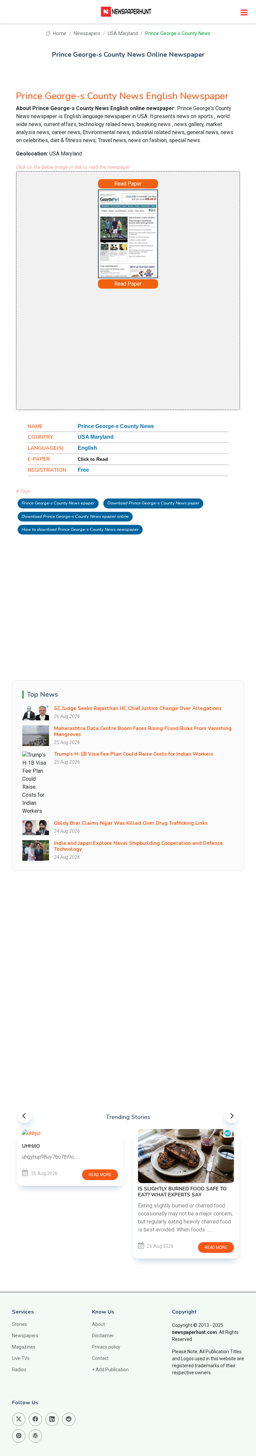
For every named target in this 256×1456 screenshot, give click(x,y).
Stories (19, 1324)
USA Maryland (123, 33)
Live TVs (21, 1358)
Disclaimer (103, 1335)
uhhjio (31, 1146)
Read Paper (128, 183)
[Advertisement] (128, 348)
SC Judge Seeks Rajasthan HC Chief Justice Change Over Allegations (138, 708)
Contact (100, 1358)
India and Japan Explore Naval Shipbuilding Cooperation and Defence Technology (138, 846)
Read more (100, 1174)
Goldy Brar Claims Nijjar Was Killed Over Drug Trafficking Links (131, 823)
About (98, 1324)
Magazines (23, 1347)
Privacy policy (106, 1347)
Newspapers (87, 33)
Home (59, 33)
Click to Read (93, 459)
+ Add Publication (110, 1369)
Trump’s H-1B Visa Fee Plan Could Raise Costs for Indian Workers (133, 754)
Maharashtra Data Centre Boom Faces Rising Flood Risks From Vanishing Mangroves (143, 731)
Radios (19, 1369)
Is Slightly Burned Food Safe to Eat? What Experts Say (182, 1192)
